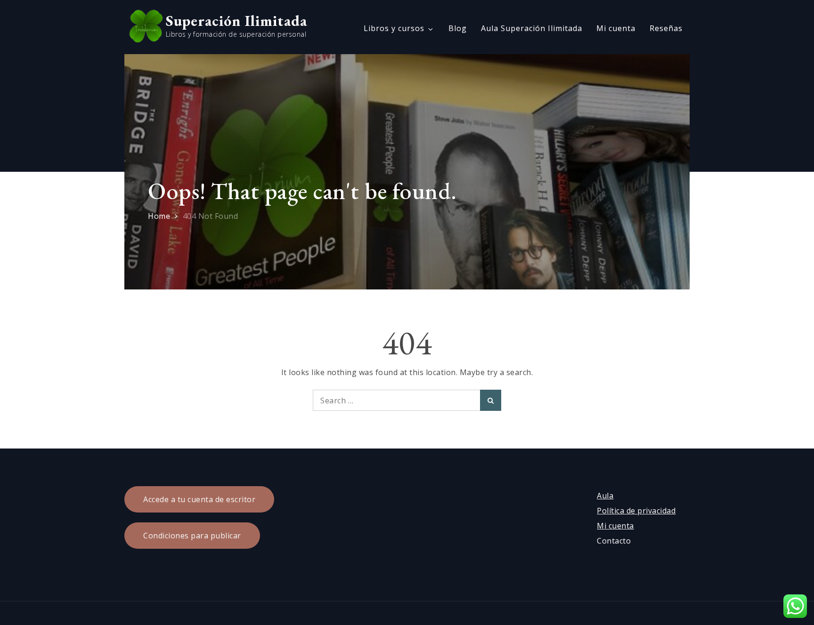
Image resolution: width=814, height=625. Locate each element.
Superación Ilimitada (236, 21)
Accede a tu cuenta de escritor (199, 499)
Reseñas (666, 28)
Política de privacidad (636, 510)
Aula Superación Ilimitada (531, 28)
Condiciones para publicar (192, 535)
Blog (457, 28)
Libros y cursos (394, 28)
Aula (605, 495)
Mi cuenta (615, 28)
